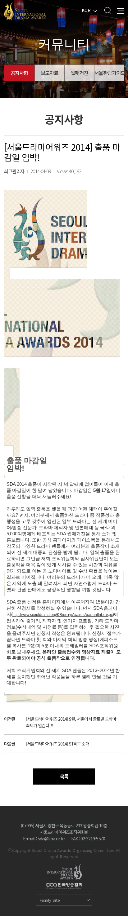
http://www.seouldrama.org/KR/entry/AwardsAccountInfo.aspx (62, 615)
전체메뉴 (120, 10)
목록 (64, 776)
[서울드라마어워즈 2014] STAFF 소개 (57, 744)
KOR (86, 10)
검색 (107, 10)
